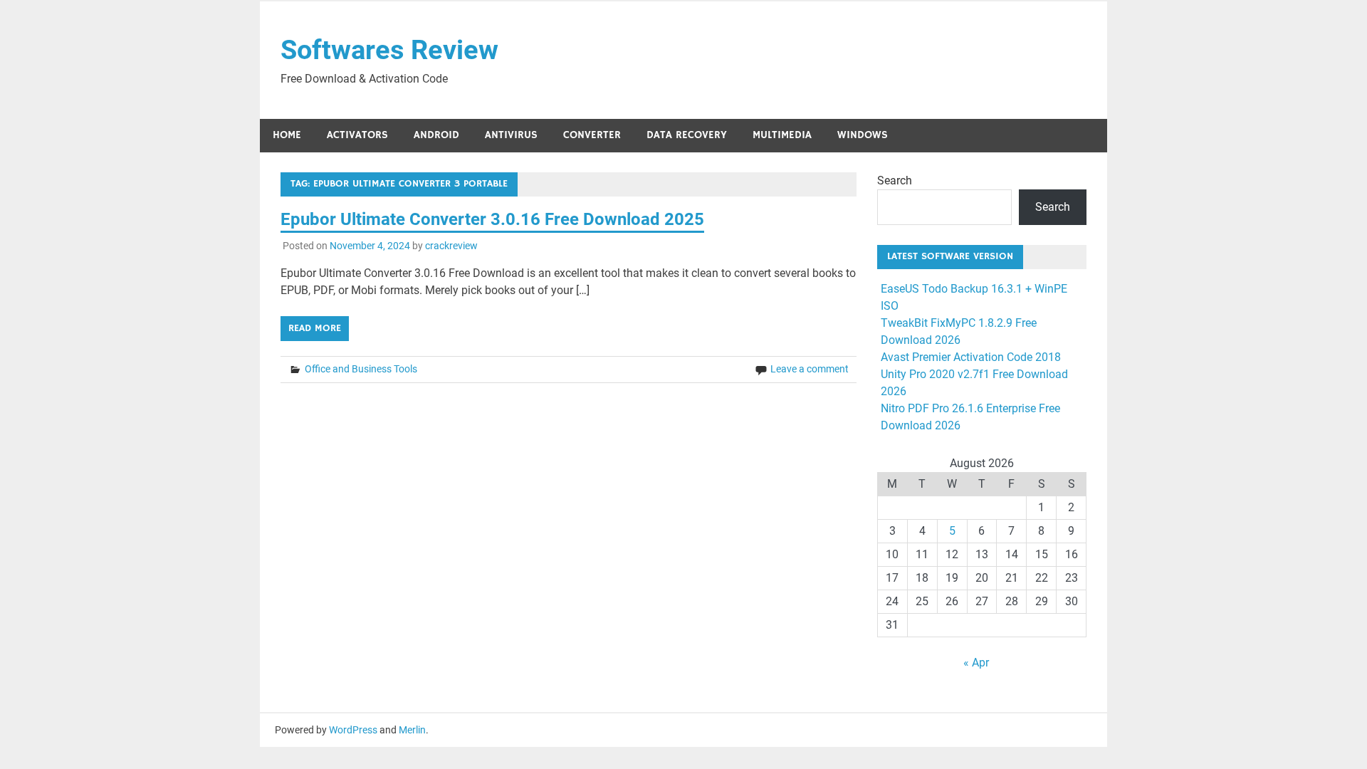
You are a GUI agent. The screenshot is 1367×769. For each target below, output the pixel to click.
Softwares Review (389, 50)
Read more (314, 328)
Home (287, 135)
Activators (357, 135)
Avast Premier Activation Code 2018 (971, 357)
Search (894, 180)
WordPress (353, 730)
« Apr (976, 662)
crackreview (451, 245)
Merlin (412, 730)
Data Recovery (686, 135)
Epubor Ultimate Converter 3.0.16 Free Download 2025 (492, 219)
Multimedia (782, 135)
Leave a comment (809, 369)
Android (436, 135)
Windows (862, 135)
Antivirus (511, 135)
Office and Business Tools (361, 369)
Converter (592, 135)
